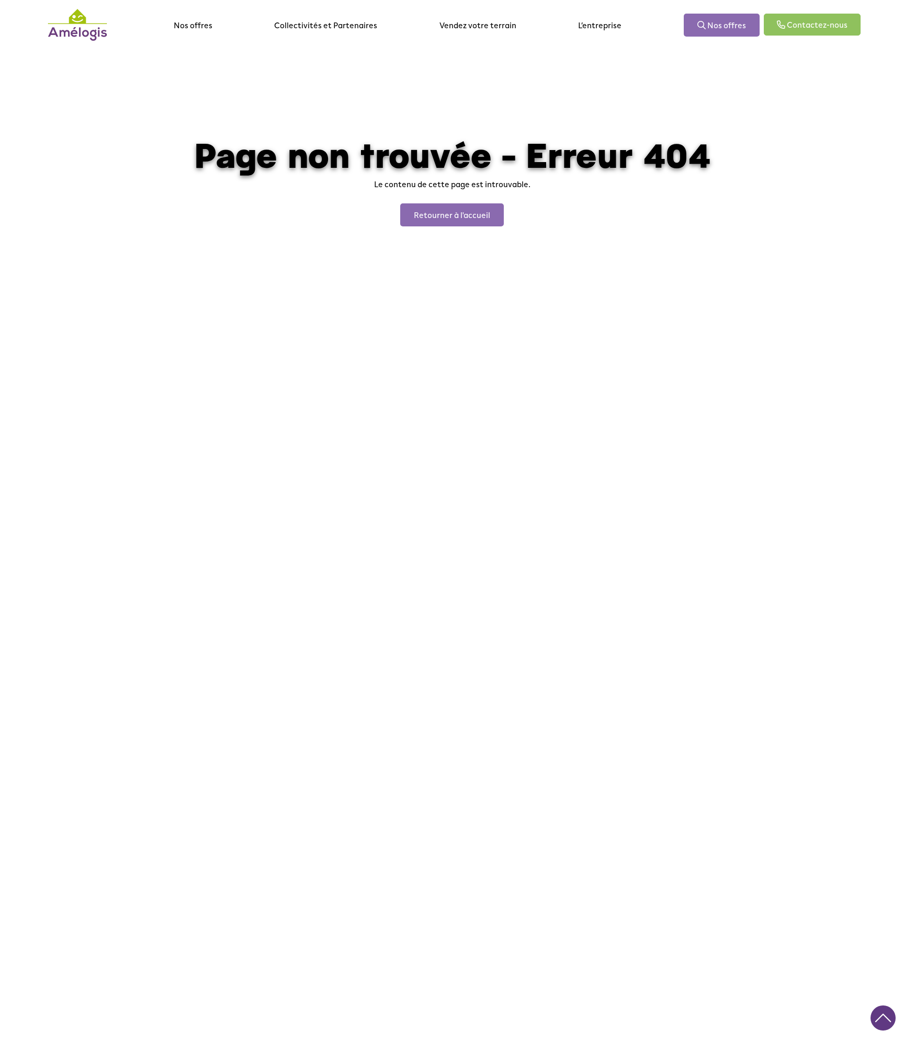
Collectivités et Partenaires (325, 25)
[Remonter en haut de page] (883, 1018)
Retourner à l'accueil (452, 215)
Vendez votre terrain (477, 25)
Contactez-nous (816, 24)
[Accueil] (77, 24)
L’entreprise (600, 25)
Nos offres (193, 25)
